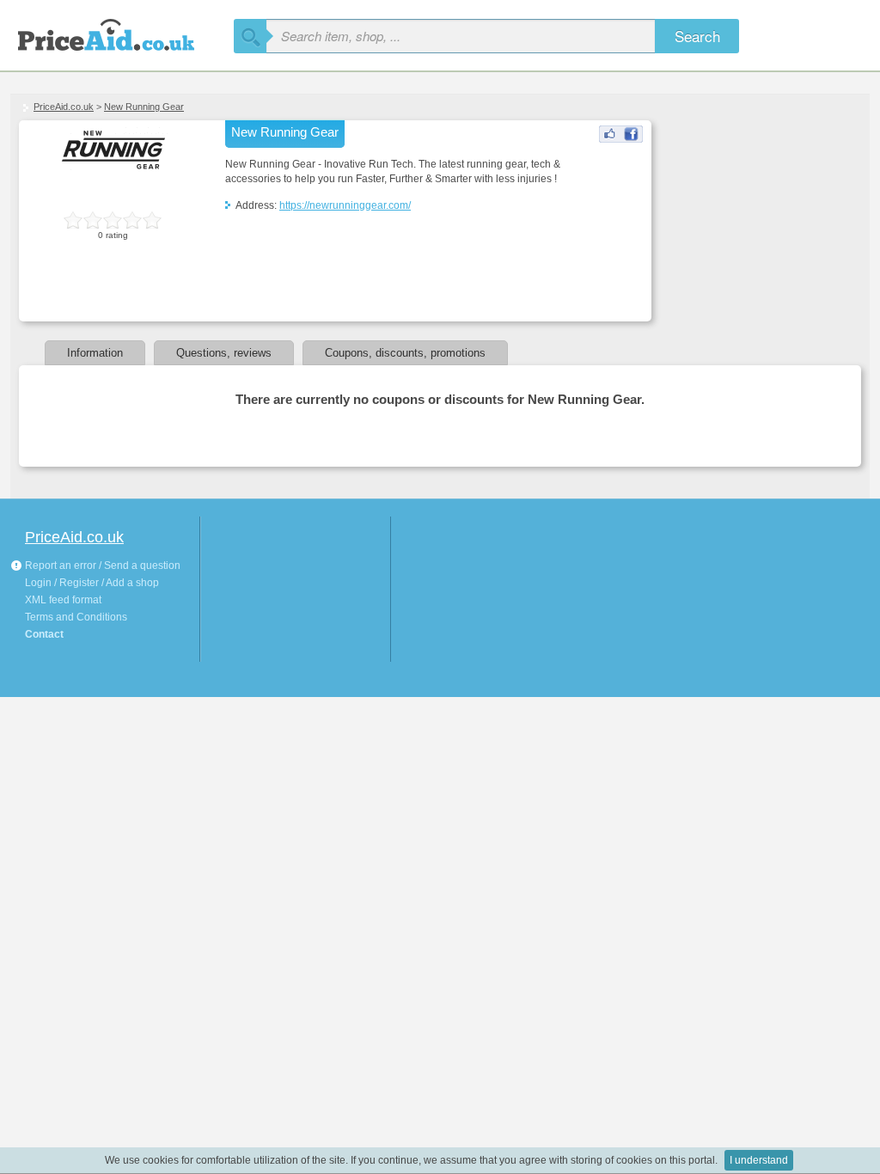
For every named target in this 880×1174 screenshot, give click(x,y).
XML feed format (63, 600)
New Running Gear (144, 106)
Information (95, 352)
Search (697, 35)
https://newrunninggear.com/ (345, 205)
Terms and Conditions (76, 617)
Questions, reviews (224, 352)
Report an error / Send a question (101, 565)
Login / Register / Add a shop (92, 583)
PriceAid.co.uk (64, 106)
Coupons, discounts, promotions (405, 352)
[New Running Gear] (621, 139)
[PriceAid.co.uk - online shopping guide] (122, 32)
